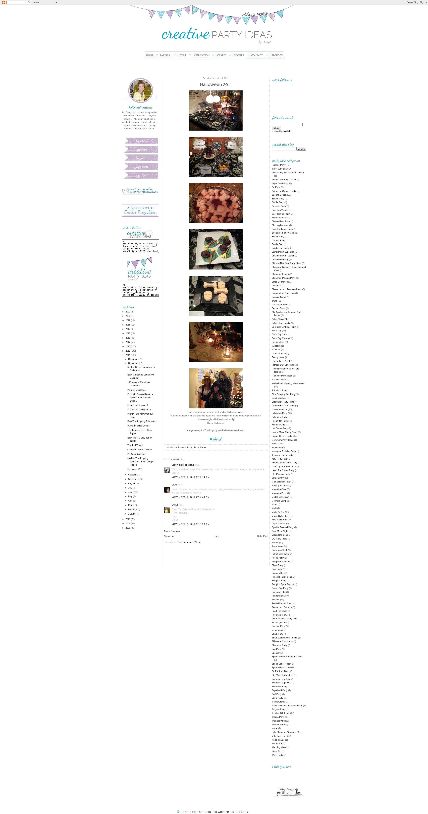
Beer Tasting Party (281, 214)
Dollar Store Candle (281, 323)
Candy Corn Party (280, 248)
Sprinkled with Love (281, 667)
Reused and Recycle (282, 607)
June (131, 492)
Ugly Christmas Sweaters (284, 732)
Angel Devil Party (280, 183)
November (133, 363)
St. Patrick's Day (280, 671)
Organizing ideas (280, 535)
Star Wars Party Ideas (282, 675)
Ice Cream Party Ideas (283, 440)
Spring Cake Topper (281, 664)
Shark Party (277, 634)
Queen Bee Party (280, 588)
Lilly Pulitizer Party (281, 474)
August (132, 483)
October (132, 474)
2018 (128, 324)
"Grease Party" (279, 165)
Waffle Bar (277, 743)
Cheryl (175, 505)
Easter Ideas (278, 342)
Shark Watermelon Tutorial (284, 637)
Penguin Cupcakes (281, 561)
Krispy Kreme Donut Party (284, 462)
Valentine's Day (279, 736)
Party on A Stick (279, 550)
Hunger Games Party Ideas (285, 436)
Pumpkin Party (279, 580)
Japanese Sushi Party (282, 455)
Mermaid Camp (279, 501)
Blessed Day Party (281, 221)
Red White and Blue (281, 603)
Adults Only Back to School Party (288, 172)
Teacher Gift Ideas (281, 713)
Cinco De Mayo (279, 282)
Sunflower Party (279, 686)
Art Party (276, 187)
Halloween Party (183, 447)
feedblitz (287, 131)
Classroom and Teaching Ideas (287, 289)
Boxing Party (278, 236)
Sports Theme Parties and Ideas (287, 656)
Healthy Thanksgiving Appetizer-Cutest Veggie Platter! (140, 461)
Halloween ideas (279, 409)
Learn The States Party (283, 470)
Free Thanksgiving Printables (141, 421)
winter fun (276, 751)
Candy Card (277, 244)
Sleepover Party (279, 645)
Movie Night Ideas (280, 516)
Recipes (276, 599)
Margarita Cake (279, 489)
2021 (128, 311)
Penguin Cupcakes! (136, 390)
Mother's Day (278, 512)
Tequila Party (278, 717)
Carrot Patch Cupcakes (283, 252)
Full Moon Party (279, 390)
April (130, 501)
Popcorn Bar (278, 573)
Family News (278, 357)
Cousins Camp (279, 297)
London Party (278, 478)
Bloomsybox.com (280, 225)
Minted (275, 504)
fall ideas (276, 349)
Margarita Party (279, 493)
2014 (128, 342)
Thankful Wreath (135, 445)
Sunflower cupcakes (281, 682)
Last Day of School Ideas (284, 466)
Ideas (274, 443)
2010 (128, 519)
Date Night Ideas (280, 304)
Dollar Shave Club (280, 319)
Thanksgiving (278, 721)
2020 (128, 316)
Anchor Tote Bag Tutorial (284, 179)
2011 (128, 355)
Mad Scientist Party (281, 481)
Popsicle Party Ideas (282, 577)
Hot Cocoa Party (280, 428)
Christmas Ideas (280, 274)
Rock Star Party (279, 615)
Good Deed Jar (279, 398)
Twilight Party (278, 724)
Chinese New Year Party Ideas (286, 263)
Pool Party (277, 569)
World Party (277, 755)
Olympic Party (279, 523)
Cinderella (276, 285)
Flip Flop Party (279, 379)
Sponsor (276, 653)
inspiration (277, 447)
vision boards (278, 740)
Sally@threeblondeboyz (183, 465)
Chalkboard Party (280, 259)
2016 (128, 333)
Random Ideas (279, 595)
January (132, 514)
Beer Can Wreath (280, 210)
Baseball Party (279, 206)
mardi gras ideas (280, 485)
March (131, 505)
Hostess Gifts (278, 424)
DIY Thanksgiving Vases (139, 409)
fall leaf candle (279, 353)
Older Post (262, 536)
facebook (276, 346)
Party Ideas (200, 447)
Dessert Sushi (278, 308)
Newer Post (169, 536)
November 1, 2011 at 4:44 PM (190, 497)
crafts (274, 301)
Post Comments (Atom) (189, 542)
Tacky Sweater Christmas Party (287, 705)
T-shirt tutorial (278, 701)
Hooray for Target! (280, 421)
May (130, 496)
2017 (128, 329)
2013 (128, 346)
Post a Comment (172, 531)
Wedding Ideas (279, 747)
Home (216, 536)
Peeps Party (278, 558)
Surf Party (277, 694)
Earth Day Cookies (281, 338)
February (132, 509)
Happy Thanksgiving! (137, 405)
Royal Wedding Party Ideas (285, 618)
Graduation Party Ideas (283, 402)
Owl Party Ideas (279, 538)
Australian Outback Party (284, 191)
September (133, 479)
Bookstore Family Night (283, 233)
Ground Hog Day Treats (283, 405)
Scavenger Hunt (279, 622)
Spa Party (276, 649)
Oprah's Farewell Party (283, 527)
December (133, 359)
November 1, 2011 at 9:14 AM (190, 477)
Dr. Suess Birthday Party (284, 327)
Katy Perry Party (280, 459)
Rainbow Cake (279, 592)
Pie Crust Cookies (136, 454)
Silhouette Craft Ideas (282, 641)
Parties (275, 542)
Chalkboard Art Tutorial (283, 255)
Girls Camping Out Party (283, 394)
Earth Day (276, 330)
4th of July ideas (280, 169)
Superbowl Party (280, 690)
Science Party (278, 626)
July (130, 487)
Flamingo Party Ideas (282, 375)
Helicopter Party (279, 417)
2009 (128, 523)
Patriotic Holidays (280, 554)
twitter (275, 728)
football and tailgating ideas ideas (288, 383)
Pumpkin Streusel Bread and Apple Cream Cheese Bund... (141, 397)
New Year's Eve (279, 519)
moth (274, 508)
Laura (174, 484)
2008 (128, 528)
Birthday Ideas (279, 217)
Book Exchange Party (282, 229)
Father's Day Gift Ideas (283, 365)
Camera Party (278, 240)
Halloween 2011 (134, 469)
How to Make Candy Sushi (284, 432)
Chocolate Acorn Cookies (139, 449)
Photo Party (277, 565)
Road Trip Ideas (279, 611)
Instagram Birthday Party (284, 451)
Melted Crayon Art (280, 497)
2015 (128, 338)
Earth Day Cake (279, 334)
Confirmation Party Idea (283, 293)
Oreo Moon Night (280, 531)
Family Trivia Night (281, 361)
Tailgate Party (278, 709)
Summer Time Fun (281, 679)
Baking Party (278, 198)
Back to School (279, 195)
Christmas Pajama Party (283, 278)
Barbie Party (278, 202)
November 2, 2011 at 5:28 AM (190, 524)
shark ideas (277, 630)
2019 (128, 320)
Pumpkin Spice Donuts (138, 425)
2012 (128, 351)
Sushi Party (277, 698)
